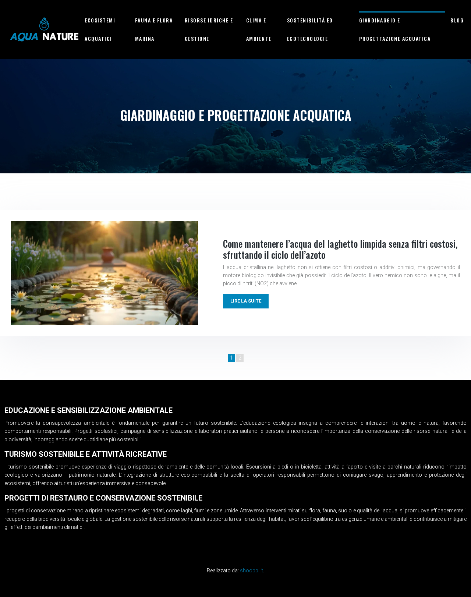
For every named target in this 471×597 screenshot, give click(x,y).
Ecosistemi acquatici (100, 29)
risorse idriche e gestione (209, 29)
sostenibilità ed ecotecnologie (310, 29)
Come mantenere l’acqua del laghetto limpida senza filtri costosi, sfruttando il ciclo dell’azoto (340, 249)
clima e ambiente (259, 29)
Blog (457, 20)
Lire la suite (245, 301)
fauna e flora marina (154, 29)
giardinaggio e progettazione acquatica (395, 29)
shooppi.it (251, 570)
